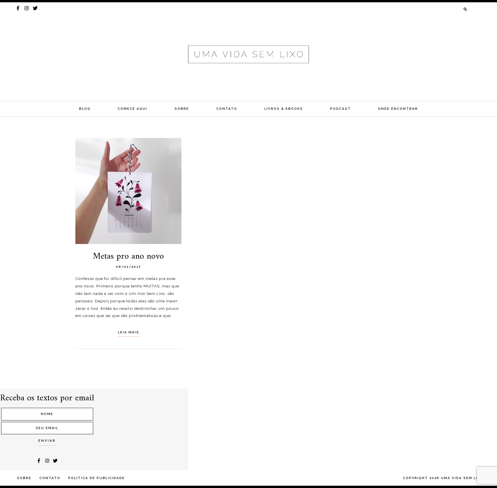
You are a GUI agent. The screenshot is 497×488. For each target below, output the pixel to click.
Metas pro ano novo (128, 256)
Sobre (182, 109)
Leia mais (128, 332)
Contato (226, 109)
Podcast (340, 109)
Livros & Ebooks (283, 109)
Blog (85, 109)
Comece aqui (132, 109)
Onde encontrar (398, 109)
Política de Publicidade (96, 478)
